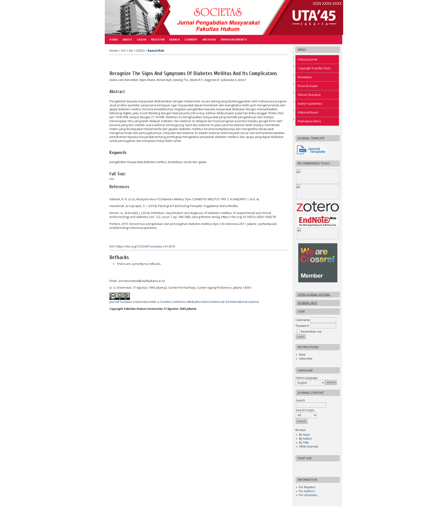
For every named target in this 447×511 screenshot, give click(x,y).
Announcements (234, 39)
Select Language (306, 378)
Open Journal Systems (314, 294)
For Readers (307, 487)
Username (303, 320)
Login (141, 39)
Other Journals (308, 446)
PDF (111, 179)
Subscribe (305, 359)
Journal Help (307, 303)
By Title (304, 442)
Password (302, 326)
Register (158, 39)
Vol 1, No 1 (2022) (132, 51)
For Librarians (308, 495)
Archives (209, 39)
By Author (305, 439)
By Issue (304, 435)
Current (191, 39)
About (127, 39)
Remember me (311, 332)
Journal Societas (120, 302)
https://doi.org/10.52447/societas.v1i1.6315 (145, 246)
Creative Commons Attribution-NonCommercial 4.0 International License (209, 302)
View (302, 355)
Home (113, 39)
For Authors (307, 491)
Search (174, 39)
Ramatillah (156, 51)
